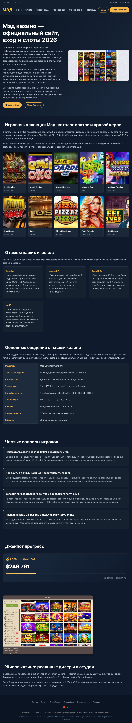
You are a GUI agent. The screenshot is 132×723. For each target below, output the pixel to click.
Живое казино (76, 9)
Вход (103, 10)
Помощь (91, 9)
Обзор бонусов (34, 105)
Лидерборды (42, 9)
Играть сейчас (12, 105)
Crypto (28, 9)
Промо (18, 9)
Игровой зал (59, 9)
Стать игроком (120, 10)
